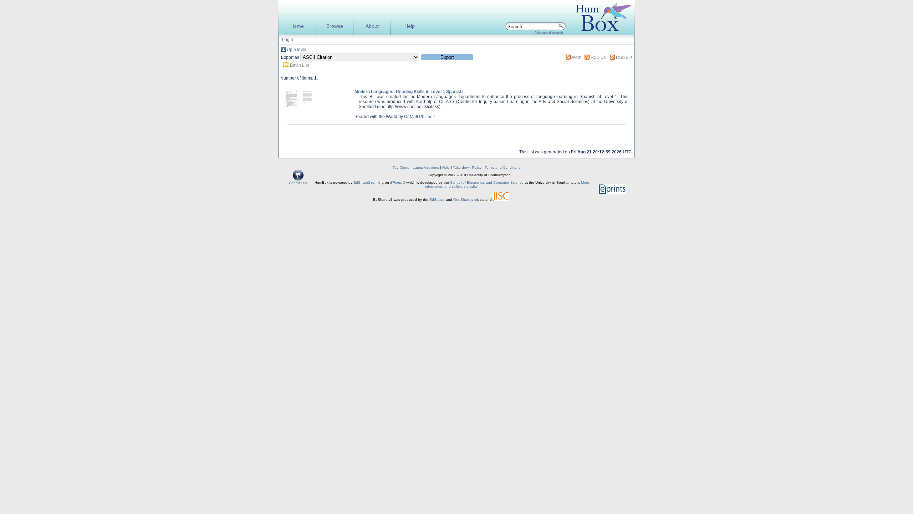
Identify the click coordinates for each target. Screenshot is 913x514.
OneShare (461, 200)
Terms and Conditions (502, 167)
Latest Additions (426, 167)
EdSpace (437, 200)
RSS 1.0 (599, 57)
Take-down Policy (467, 167)
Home (297, 26)
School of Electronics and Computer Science (487, 182)
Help (409, 26)
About (372, 26)
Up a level (296, 49)
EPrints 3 (397, 182)
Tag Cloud (401, 167)
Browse (334, 26)
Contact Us (298, 183)
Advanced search (548, 33)
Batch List (299, 65)
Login (287, 39)
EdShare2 (361, 182)
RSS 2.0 (624, 57)
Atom (576, 57)
